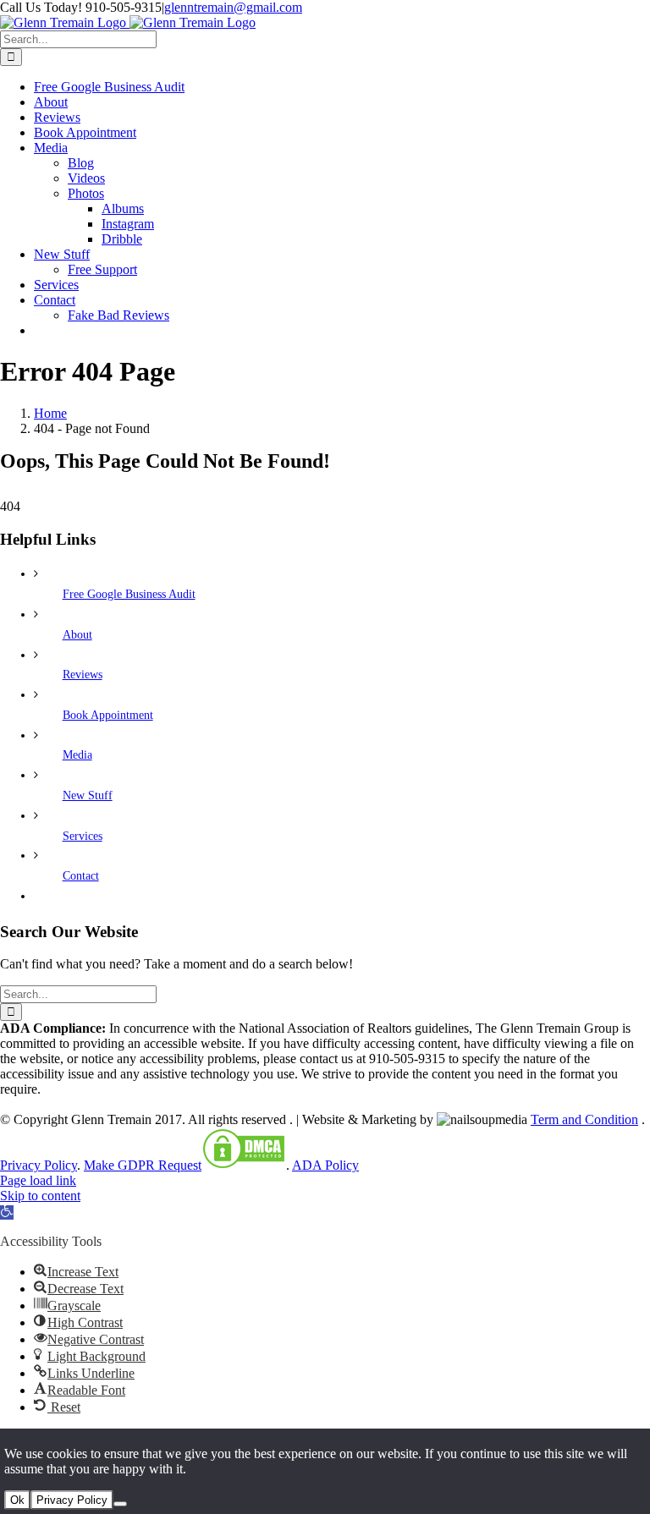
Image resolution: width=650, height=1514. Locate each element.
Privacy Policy (38, 1165)
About (77, 634)
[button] (7, 1212)
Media (77, 755)
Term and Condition (584, 1119)
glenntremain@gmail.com (233, 7)
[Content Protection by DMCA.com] (243, 1165)
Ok (17, 1500)
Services (82, 836)
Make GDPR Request (142, 1165)
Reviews (82, 674)
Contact (81, 875)
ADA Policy (325, 1165)
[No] (120, 1503)
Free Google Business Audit (129, 594)
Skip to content (40, 1195)
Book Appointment (108, 715)
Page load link (38, 1180)
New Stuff (88, 795)
